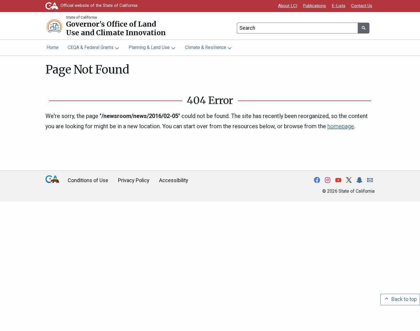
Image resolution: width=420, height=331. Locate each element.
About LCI (287, 5)
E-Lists (338, 5)
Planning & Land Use (149, 47)
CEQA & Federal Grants (90, 47)
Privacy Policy (133, 180)
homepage (340, 126)
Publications (314, 5)
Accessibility (173, 180)
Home (53, 47)
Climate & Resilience (205, 47)
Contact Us (361, 5)
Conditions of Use (88, 180)
